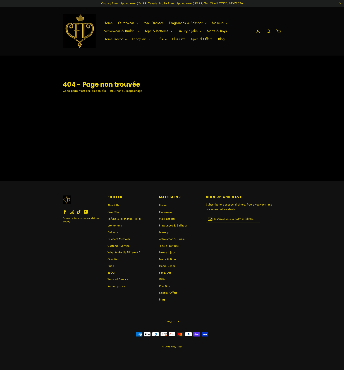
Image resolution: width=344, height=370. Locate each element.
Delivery (113, 232)
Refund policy (116, 286)
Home (108, 22)
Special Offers (202, 39)
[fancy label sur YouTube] (86, 211)
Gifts (160, 39)
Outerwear (126, 22)
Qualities (113, 259)
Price (111, 266)
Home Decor (114, 39)
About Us (113, 205)
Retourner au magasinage (125, 91)
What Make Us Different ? (124, 252)
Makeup (218, 22)
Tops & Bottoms (157, 30)
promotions (115, 225)
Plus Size (179, 39)
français (170, 321)
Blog (221, 39)
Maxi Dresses (154, 22)
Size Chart (114, 212)
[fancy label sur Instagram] (72, 211)
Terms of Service (118, 279)
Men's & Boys (217, 30)
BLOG (111, 273)
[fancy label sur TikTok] (79, 211)
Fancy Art (140, 39)
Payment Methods (119, 239)
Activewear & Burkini (120, 30)
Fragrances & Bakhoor (186, 22)
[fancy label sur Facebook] (65, 211)
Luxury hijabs (188, 30)
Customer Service (119, 246)
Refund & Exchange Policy (124, 219)
